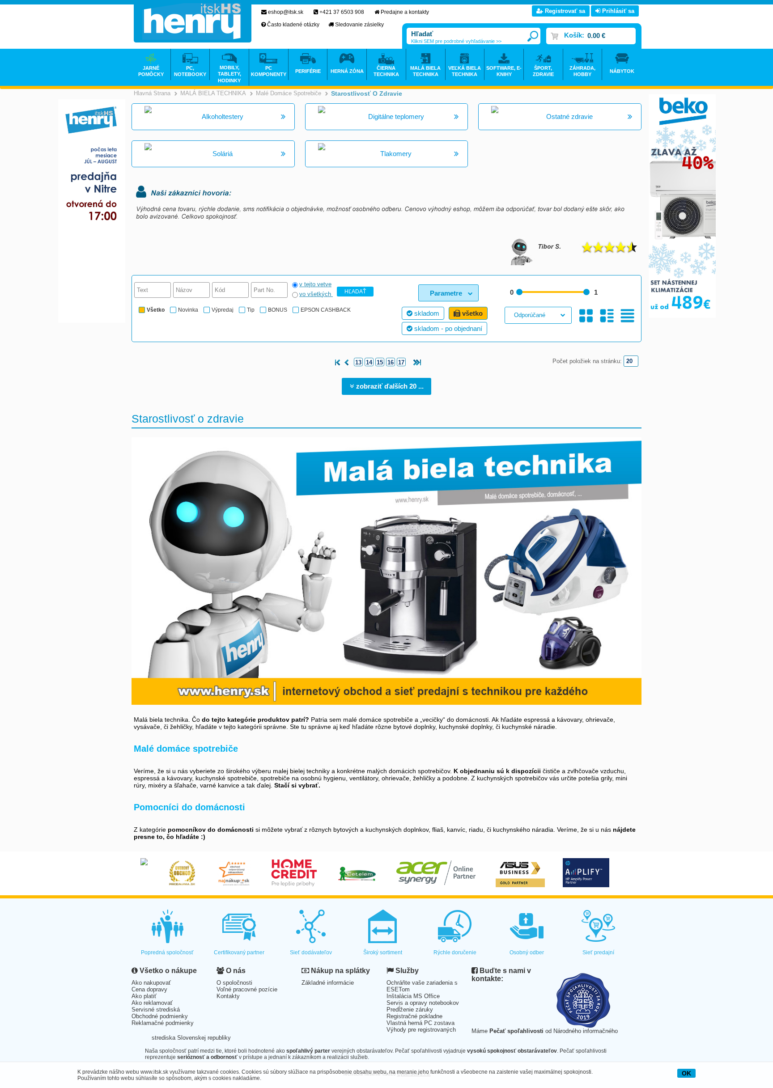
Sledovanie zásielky (359, 24)
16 (390, 362)
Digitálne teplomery (396, 116)
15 (380, 362)
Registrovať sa (564, 11)
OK (686, 1073)
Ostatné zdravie (569, 116)
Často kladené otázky (293, 24)
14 (369, 362)
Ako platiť (144, 996)
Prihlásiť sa (617, 11)
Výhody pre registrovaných (421, 1029)
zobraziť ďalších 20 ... (389, 386)
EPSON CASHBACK (326, 310)
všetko (471, 313)
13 (358, 362)
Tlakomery (396, 153)
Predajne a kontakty (405, 12)
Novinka (188, 310)
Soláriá (222, 153)
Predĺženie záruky (409, 1009)
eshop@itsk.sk (285, 12)
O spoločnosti (234, 982)
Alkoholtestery (222, 116)
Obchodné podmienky (160, 1016)
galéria (586, 316)
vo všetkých (316, 294)
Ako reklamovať (152, 1002)
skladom (425, 313)
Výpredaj (223, 310)
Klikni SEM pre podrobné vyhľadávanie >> (456, 41)
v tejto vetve (315, 284)
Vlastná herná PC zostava (420, 1023)
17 (401, 362)
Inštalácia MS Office (413, 996)
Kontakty (228, 996)
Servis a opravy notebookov (422, 1002)
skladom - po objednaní (447, 328)
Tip (251, 310)
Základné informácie (328, 982)
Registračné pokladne (414, 1016)
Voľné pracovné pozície (247, 989)
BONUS (277, 310)
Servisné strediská (156, 1009)
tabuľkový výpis (627, 316)
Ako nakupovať (151, 982)
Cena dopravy (149, 989)
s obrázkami (607, 316)
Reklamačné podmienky (163, 1023)
